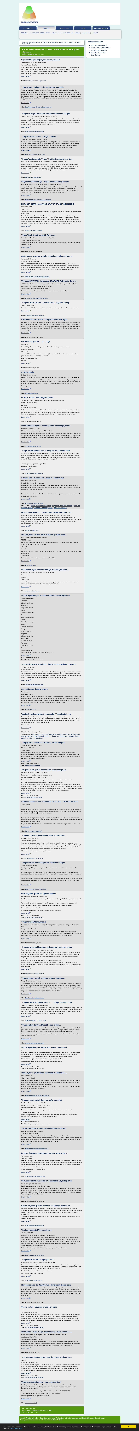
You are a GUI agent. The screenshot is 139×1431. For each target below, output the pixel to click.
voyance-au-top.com (31, 530)
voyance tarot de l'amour (62, 506)
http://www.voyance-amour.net (35, 1176)
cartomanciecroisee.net (32, 765)
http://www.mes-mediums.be (34, 858)
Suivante (42, 1410)
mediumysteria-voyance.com (34, 1043)
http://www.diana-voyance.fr (34, 503)
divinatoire (28, 28)
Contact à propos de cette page (93, 1418)
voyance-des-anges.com (33, 177)
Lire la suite (25, 76)
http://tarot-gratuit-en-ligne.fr (34, 917)
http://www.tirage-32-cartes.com (35, 1020)
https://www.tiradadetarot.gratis (35, 154)
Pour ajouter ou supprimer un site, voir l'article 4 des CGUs (41, 1420)
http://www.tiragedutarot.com (34, 998)
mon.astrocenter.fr (31, 1403)
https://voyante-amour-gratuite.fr (35, 81)
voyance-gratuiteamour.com (34, 684)
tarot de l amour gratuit (43, 508)
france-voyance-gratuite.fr (33, 230)
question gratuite (101, 28)
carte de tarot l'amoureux (41, 506)
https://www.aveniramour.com (34, 131)
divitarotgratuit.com (31, 393)
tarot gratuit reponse (98, 52)
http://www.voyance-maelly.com (35, 315)
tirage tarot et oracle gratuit (63, 736)
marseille (64, 28)
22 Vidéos (33, 54)
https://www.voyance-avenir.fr (34, 473)
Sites (42, 33)
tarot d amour (96, 55)
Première (28, 1410)
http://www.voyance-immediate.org (36, 1148)
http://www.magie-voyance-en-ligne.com (38, 199)
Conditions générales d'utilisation (52, 1418)
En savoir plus (16, 1429)
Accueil (24, 33)
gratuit (46, 28)
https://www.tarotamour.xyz (34, 1280)
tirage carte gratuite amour (100, 48)
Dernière (49, 1410)
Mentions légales (32, 1418)
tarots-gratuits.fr (30, 709)
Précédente (35, 1410)
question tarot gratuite (99, 50)
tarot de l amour (60, 508)
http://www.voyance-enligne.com (35, 889)
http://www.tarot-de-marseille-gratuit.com (38, 107)
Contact (94, 33)
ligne (83, 28)
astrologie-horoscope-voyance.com (36, 298)
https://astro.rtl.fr (30, 565)
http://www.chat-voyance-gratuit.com (37, 1095)
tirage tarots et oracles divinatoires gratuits (46, 734)
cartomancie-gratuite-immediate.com (37, 276)
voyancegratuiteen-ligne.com (34, 1327)
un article (75, 33)
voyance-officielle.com (32, 591)
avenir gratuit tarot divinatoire (39, 736)
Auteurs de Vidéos (52, 33)
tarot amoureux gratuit (99, 45)
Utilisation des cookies (73, 1418)
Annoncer (86, 33)
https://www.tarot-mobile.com (34, 973)
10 (38, 1412)
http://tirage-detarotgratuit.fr (34, 797)
